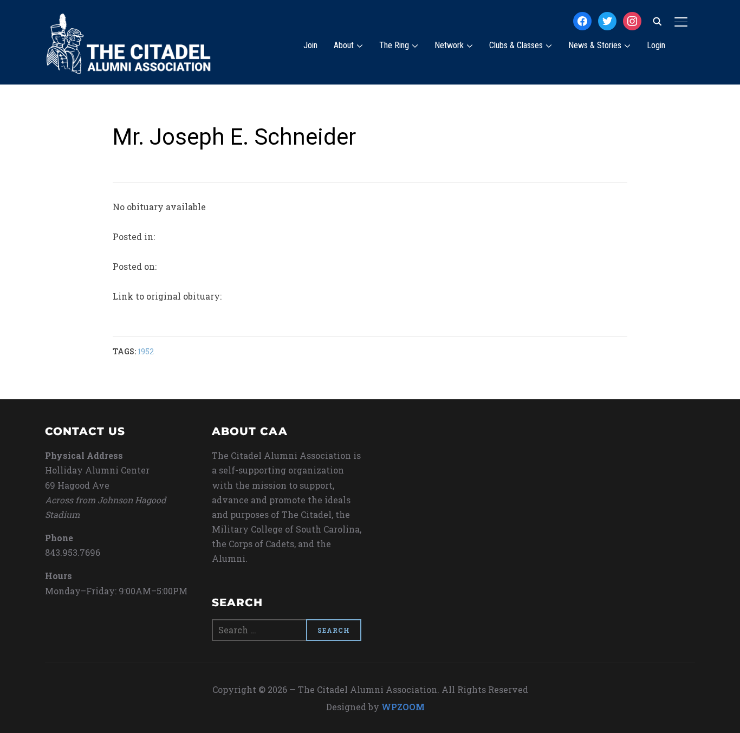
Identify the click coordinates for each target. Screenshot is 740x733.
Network (449, 45)
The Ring (394, 45)
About (344, 45)
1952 (146, 351)
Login (656, 45)
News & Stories (594, 45)
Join (310, 45)
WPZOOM (403, 706)
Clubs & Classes (516, 45)
